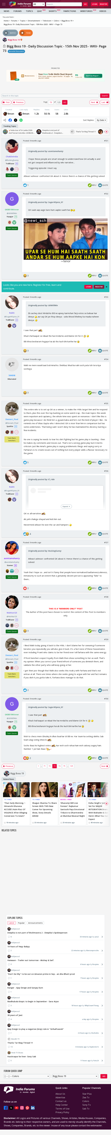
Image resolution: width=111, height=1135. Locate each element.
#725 (106, 403)
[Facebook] (6, 1108)
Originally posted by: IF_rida (41, 479)
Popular (21, 923)
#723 (106, 297)
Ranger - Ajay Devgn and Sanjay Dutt (25, 987)
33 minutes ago (86, 937)
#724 (106, 359)
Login (94, 4)
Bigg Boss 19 (14, 39)
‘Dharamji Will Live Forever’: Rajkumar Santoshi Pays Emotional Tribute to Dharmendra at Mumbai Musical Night (72, 809)
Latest (11, 923)
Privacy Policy (62, 1112)
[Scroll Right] (106, 131)
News (6, 11)
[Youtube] (16, 1108)
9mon (10, 113)
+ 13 (16, 169)
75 (64, 766)
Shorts (52, 11)
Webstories (86, 11)
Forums (18, 11)
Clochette (95, 1033)
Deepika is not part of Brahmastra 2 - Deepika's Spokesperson (37, 932)
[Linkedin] (33, 1108)
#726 (106, 471)
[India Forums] (20, 4)
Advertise (60, 1097)
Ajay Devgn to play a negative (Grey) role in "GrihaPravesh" (35, 1029)
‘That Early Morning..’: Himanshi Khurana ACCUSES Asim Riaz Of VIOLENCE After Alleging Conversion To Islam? (15, 809)
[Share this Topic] (5, 120)
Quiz (39, 11)
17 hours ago (84, 992)
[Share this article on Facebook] (10, 120)
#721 (106, 140)
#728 (106, 597)
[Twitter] (11, 1108)
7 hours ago (85, 978)
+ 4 (16, 432)
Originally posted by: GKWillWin (43, 305)
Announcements (35, 923)
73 (55, 766)
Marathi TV (15, 1039)
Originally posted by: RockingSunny (44, 550)
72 (50, 766)
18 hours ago (76, 1005)
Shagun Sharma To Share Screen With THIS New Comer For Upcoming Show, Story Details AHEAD (44, 809)
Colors (85, 1101)
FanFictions (69, 11)
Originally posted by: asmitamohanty (45, 151)
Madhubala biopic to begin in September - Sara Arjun (33, 1001)
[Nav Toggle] (3, 4)
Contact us (61, 1101)
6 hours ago (85, 964)
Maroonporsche (92, 950)
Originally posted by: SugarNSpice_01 (45, 202)
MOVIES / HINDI (66, 799)
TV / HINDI (8, 799)
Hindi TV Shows (17, 1053)
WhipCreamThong (92, 1005)
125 (71, 766)
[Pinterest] (27, 1108)
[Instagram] (22, 1108)
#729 (106, 639)
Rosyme (95, 964)
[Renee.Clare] (20, 114)
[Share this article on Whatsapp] (21, 120)
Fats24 (96, 1060)
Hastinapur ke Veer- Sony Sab (21, 1056)
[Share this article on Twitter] (15, 120)
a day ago (86, 1019)
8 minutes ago (81, 1047)
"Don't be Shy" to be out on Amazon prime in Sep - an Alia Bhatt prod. (41, 974)
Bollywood (15, 929)
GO (85, 4)
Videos (102, 11)
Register (103, 4)
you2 (97, 937)
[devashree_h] (5, 114)
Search (105, 95)
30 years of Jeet (15, 1015)
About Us (60, 1093)
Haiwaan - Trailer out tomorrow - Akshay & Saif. (30, 960)
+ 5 (16, 571)
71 (45, 766)
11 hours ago (85, 1060)
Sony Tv (86, 1104)
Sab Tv (85, 1108)
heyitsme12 (94, 1047)
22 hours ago (83, 1033)
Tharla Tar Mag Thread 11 (20, 1042)
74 (59, 766)
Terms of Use (62, 1108)
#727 (106, 542)
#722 (106, 193)
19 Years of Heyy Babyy (18, 946)
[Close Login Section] (106, 287)
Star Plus (87, 1093)
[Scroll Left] (4, 131)
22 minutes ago (77, 950)
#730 (106, 698)
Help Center (62, 1104)
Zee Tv (85, 1097)
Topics (29, 11)
